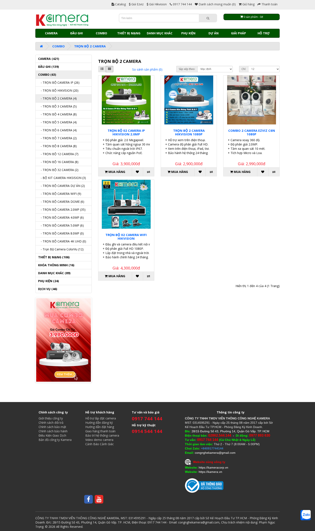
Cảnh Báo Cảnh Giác (99, 444)
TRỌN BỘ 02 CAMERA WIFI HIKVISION (126, 237)
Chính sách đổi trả (51, 423)
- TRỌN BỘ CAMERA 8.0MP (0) (61, 233)
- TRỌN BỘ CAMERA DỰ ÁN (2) (61, 186)
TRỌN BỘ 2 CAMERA (90, 46)
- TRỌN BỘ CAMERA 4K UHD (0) (62, 241)
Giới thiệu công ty (51, 418)
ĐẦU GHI (76, 33)
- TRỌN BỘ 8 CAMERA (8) (57, 146)
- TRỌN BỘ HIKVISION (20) (58, 90)
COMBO (101, 33)
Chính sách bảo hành (53, 431)
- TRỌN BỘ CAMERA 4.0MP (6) (61, 217)
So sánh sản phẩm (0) (147, 69)
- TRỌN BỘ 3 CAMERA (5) (57, 106)
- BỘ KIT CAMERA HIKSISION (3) (62, 178)
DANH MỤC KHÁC (159, 33)
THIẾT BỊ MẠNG (128, 33)
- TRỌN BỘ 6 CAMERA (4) (57, 130)
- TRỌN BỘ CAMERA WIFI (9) (59, 194)
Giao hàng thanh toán (100, 431)
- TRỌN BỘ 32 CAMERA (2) (58, 170)
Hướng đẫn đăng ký (99, 423)
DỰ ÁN (213, 33)
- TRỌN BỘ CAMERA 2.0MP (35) (62, 209)
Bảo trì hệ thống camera (102, 435)
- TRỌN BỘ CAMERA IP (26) (59, 82)
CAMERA (51, 33)
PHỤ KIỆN (188, 33)
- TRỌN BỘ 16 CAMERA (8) (58, 162)
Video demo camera (99, 440)
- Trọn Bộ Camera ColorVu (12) (61, 249)
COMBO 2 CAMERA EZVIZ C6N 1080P (251, 132)
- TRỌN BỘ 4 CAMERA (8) (57, 114)
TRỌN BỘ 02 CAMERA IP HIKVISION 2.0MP (126, 132)
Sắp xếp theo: (187, 69)
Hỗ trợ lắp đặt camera (100, 418)
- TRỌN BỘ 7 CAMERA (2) (57, 138)
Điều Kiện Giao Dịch (52, 435)
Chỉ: (244, 69)
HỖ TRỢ (264, 33)
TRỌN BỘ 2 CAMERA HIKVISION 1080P (189, 132)
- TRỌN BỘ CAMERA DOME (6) (61, 202)
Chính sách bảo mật (52, 427)
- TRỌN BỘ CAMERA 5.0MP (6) (61, 225)
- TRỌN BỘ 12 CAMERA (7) (58, 154)
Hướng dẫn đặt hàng (99, 427)
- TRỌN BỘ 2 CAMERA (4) (57, 98)
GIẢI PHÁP (238, 33)
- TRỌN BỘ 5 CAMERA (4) (57, 122)
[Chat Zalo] (305, 515)
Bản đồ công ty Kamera (55, 440)
